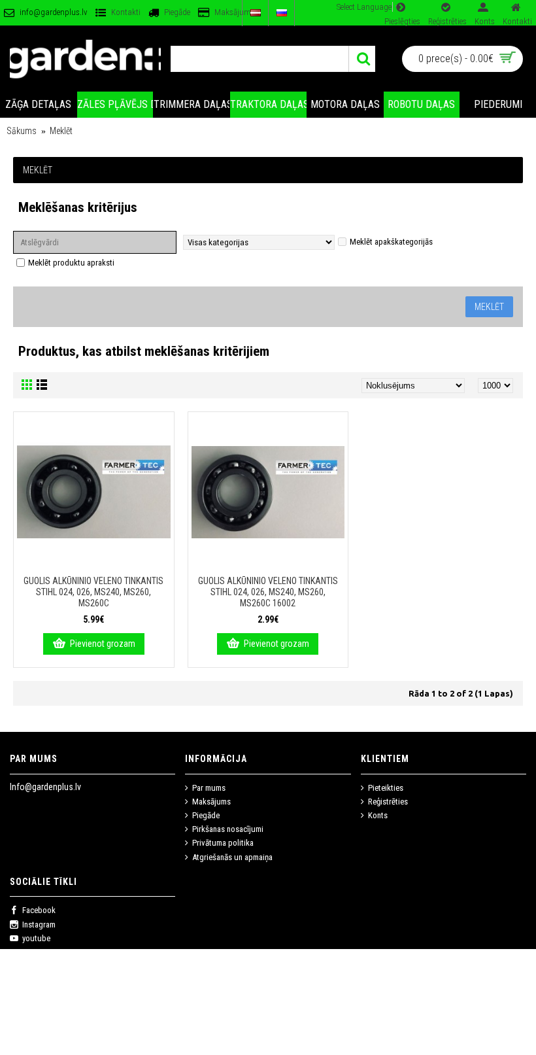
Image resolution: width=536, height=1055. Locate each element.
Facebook (39, 910)
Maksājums (211, 801)
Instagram (39, 924)
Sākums (22, 131)
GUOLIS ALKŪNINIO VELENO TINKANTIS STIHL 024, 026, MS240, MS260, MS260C (93, 592)
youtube (36, 938)
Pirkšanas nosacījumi (227, 829)
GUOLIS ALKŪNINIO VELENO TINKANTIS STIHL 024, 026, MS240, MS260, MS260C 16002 (268, 592)
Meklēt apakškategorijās (391, 242)
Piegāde (206, 815)
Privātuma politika (223, 843)
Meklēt (61, 131)
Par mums (209, 788)
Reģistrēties (388, 801)
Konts (378, 815)
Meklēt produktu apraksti (71, 263)
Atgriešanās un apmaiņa (232, 857)
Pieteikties (385, 788)
